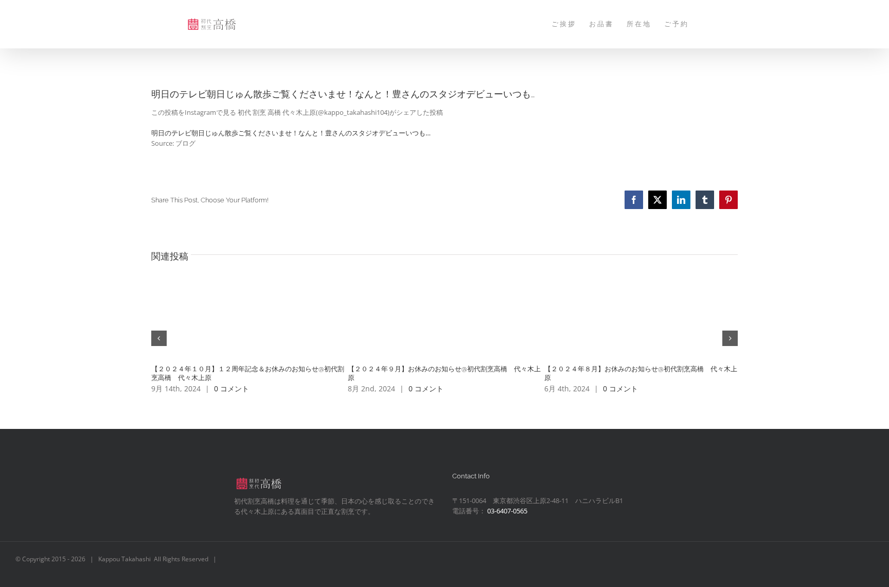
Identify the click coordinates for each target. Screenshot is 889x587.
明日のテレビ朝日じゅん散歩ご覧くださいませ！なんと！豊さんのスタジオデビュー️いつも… (291, 132)
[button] (159, 338)
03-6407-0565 (507, 510)
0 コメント (231, 388)
